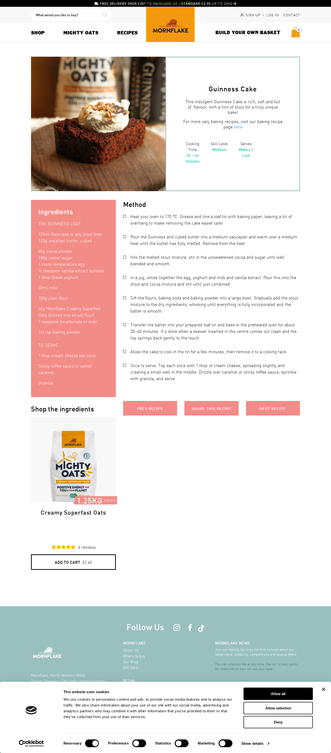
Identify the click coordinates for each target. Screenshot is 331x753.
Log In (273, 14)
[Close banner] (323, 689)
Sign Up (252, 14)
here (238, 127)
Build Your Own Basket (247, 32)
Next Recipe (273, 408)
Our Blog (130, 661)
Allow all (278, 694)
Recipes (127, 32)
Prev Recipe (150, 408)
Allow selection (278, 708)
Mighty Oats (80, 32)
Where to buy (134, 656)
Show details (252, 743)
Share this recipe (211, 408)
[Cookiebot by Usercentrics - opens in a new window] (31, 743)
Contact (292, 14)
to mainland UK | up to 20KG (166, 3)
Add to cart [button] (73, 562)
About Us (131, 650)
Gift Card (130, 667)
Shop (38, 32)
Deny (278, 722)
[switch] (139, 743)
